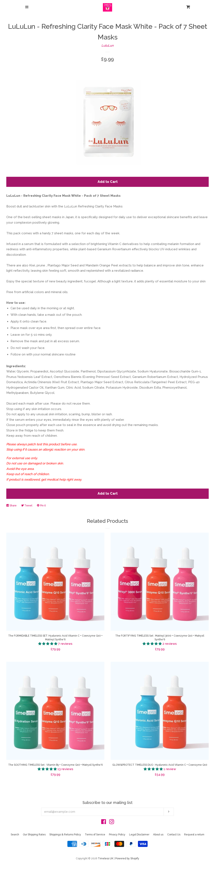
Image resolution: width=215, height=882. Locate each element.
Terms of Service (95, 834)
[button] (48, 644)
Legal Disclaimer (139, 834)
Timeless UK (105, 858)
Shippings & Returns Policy (65, 834)
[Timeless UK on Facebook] (103, 822)
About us (158, 834)
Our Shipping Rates (34, 834)
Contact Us (173, 834)
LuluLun (107, 45)
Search (15, 834)
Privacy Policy (117, 834)
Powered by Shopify (127, 858)
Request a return (194, 834)
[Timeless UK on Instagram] (111, 822)
